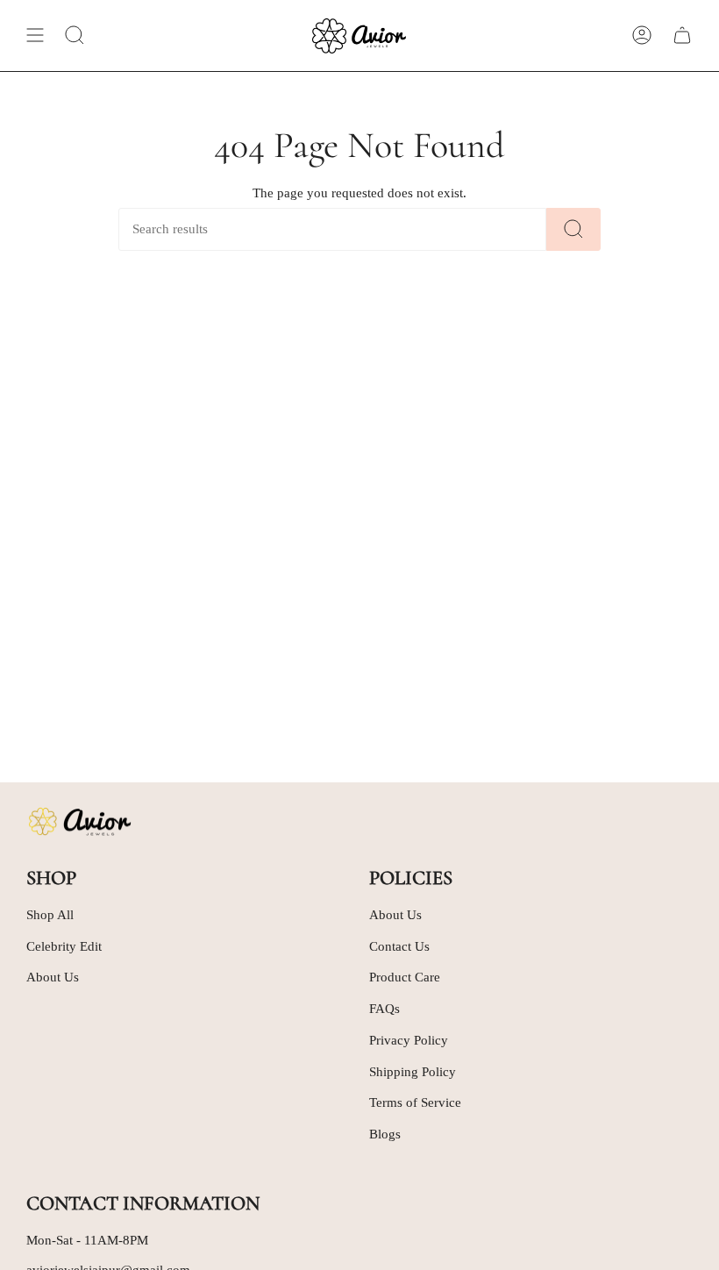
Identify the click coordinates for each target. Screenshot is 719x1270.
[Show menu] (35, 36)
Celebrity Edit (64, 946)
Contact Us (399, 946)
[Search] (573, 229)
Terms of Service (415, 1102)
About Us (52, 977)
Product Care (404, 977)
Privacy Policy (408, 1040)
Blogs (385, 1134)
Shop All (50, 915)
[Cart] (682, 36)
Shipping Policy (412, 1072)
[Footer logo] (79, 822)
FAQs (384, 1009)
